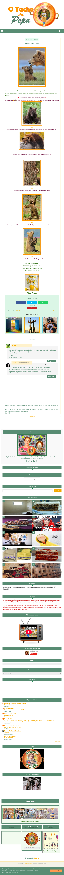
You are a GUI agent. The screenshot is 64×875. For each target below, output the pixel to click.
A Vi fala (19, 310)
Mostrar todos (58, 741)
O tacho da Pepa (9, 708)
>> (60, 416)
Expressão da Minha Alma (12, 731)
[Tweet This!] (32, 302)
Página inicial (32, 416)
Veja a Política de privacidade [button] (10, 872)
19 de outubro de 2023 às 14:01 (24, 362)
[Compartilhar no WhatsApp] (43, 302)
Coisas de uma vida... (10, 714)
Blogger (36, 858)
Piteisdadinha (8, 719)
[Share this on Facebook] (21, 302)
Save (32, 307)
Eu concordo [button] (56, 871)
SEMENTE (7, 732)
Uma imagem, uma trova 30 (12, 727)
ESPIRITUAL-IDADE (10, 736)
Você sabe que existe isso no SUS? (14, 710)
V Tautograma (8, 737)
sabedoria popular (45, 310)
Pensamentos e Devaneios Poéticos (15, 703)
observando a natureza (30, 310)
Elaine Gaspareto (34, 865)
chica (14, 345)
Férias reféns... (8, 715)
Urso (54, 310)
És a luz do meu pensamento (12, 705)
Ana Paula (15, 363)
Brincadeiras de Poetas (11, 726)
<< (3, 416)
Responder (51, 361)
